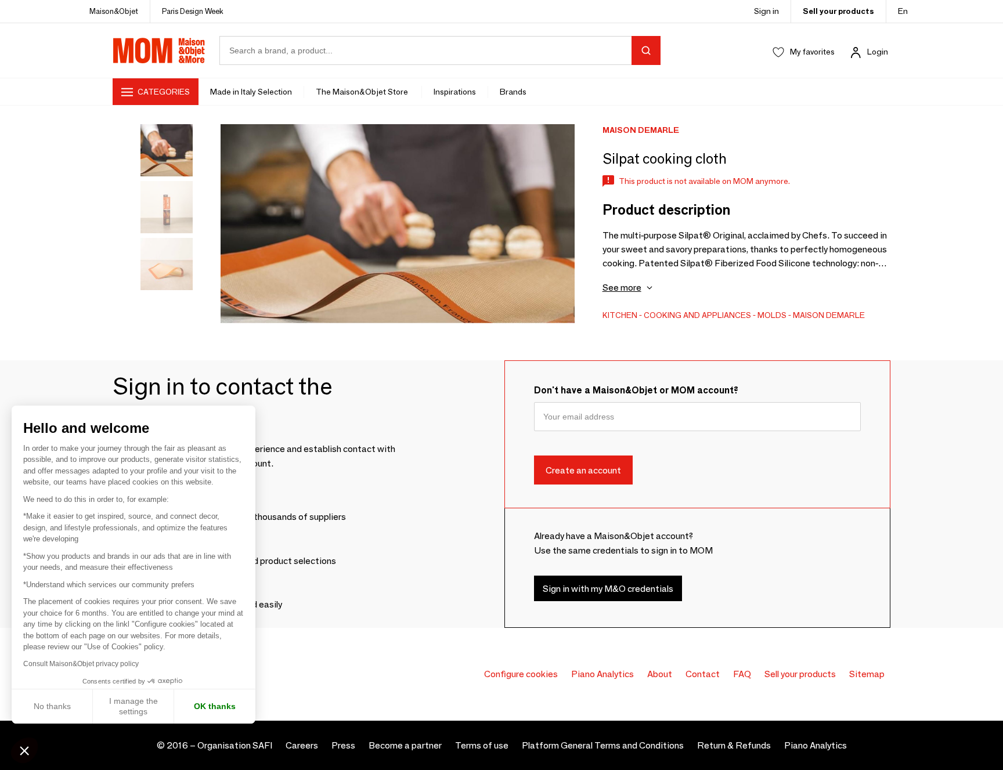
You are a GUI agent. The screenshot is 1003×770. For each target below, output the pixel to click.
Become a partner (405, 745)
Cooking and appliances (697, 315)
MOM (159, 50)
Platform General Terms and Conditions (603, 745)
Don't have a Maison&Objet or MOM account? (636, 390)
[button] (24, 750)
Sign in (766, 11)
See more (621, 287)
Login (877, 51)
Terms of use (481, 745)
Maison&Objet (113, 11)
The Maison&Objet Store (363, 91)
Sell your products (838, 11)
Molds (771, 315)
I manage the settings (133, 706)
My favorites (812, 51)
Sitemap (867, 673)
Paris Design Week (192, 11)
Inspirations (455, 91)
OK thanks (215, 706)
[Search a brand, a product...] (646, 50)
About (659, 673)
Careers (302, 745)
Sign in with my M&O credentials (608, 588)
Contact (702, 673)
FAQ (742, 673)
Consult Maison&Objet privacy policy (81, 664)
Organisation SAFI (234, 745)
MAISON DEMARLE (829, 315)
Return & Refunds (734, 745)
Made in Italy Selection (251, 91)
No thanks (52, 706)
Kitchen (619, 315)
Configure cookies (521, 673)
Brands (513, 91)
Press (343, 745)
